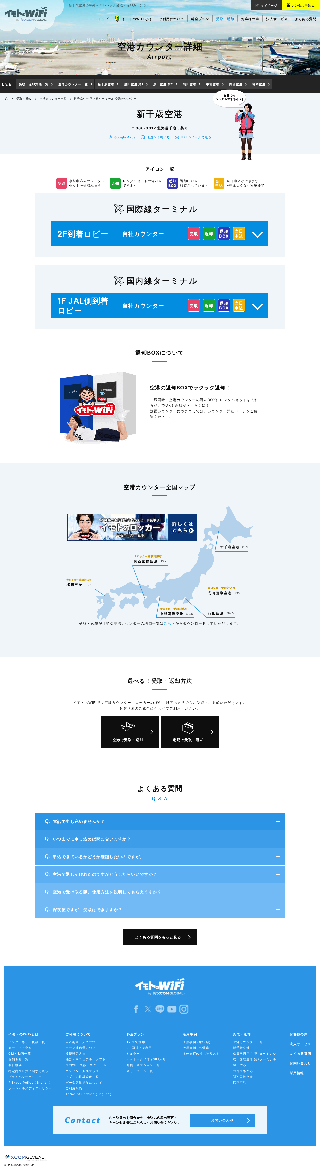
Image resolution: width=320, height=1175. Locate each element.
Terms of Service (90, 1094)
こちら (169, 623)
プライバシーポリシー (25, 1077)
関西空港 (236, 84)
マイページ (269, 5)
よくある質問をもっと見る (158, 937)
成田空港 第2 (163, 84)
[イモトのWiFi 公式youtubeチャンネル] (172, 1009)
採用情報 (297, 1073)
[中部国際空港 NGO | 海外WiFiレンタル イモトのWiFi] (176, 609)
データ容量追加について (84, 1082)
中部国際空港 (243, 1071)
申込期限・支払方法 (81, 1042)
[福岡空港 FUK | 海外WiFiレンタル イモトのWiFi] (79, 582)
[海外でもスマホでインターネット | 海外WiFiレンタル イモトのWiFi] (7, 99)
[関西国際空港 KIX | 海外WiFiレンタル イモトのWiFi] (150, 559)
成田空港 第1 (134, 84)
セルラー (133, 1053)
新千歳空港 (106, 84)
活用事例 (190, 1034)
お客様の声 (299, 1034)
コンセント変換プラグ (82, 1071)
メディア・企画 (20, 1048)
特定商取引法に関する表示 (28, 1071)
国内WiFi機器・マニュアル (86, 1065)
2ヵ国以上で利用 (139, 1048)
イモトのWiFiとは (23, 1034)
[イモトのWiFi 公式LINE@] (160, 1009)
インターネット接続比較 (26, 1042)
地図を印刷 (158, 137)
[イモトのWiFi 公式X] (148, 1009)
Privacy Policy (30, 1082)
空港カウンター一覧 (73, 84)
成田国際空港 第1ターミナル (254, 1053)
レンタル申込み (303, 5)
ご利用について (78, 1034)
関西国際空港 (243, 1077)
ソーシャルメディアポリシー (30, 1088)
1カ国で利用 (136, 1042)
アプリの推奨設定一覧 (82, 1077)
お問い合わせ (300, 1063)
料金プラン (136, 1034)
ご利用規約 (74, 1088)
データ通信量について (82, 1048)
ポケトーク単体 (148, 1059)
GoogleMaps (125, 137)
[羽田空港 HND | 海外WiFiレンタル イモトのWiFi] (220, 612)
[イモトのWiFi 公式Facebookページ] (136, 1009)
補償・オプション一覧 (143, 1065)
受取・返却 (24, 98)
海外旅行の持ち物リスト (201, 1053)
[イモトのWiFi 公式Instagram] (184, 1009)
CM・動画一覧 (19, 1053)
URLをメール (196, 137)
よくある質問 (300, 1053)
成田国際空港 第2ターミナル (254, 1059)
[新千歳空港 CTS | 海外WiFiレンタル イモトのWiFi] (234, 547)
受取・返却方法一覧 (33, 84)
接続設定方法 (76, 1053)
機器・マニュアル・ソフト (86, 1059)
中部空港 (212, 84)
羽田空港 (189, 84)
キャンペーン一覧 (140, 1071)
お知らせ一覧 (18, 1059)
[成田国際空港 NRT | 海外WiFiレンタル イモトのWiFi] (224, 588)
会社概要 (15, 1065)
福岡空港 (259, 84)
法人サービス (300, 1044)
